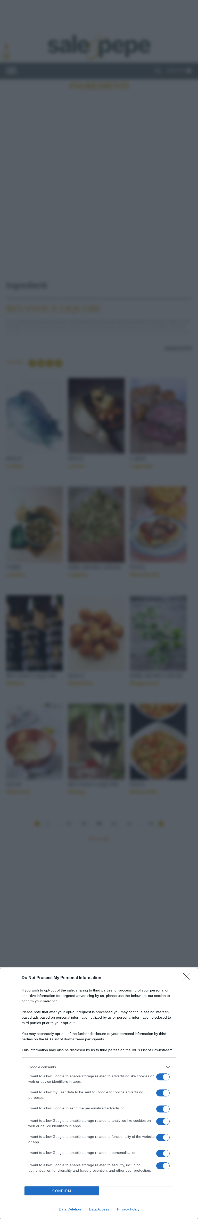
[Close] (188, 978)
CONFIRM (61, 1191)
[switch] (163, 1076)
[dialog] (99, 1093)
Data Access (99, 1209)
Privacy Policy (128, 1209)
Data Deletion (70, 1209)
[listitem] (99, 1067)
